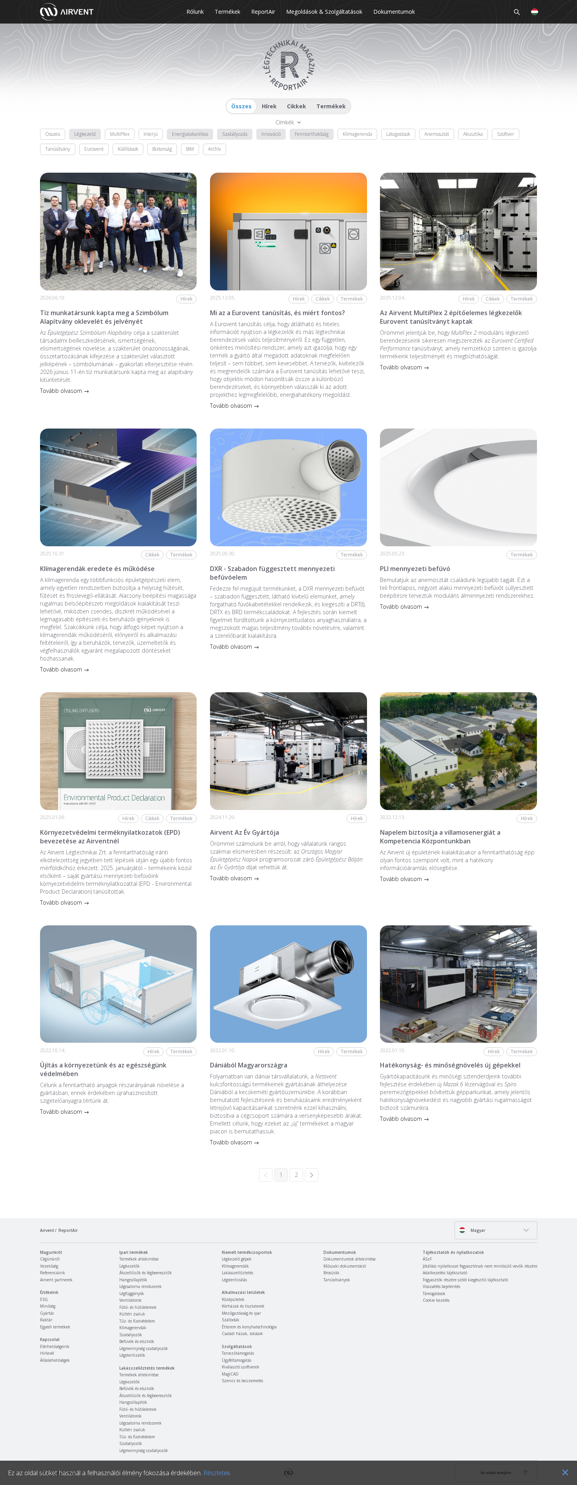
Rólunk (195, 11)
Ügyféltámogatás (236, 1360)
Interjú (151, 134)
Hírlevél (47, 1353)
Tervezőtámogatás (238, 1353)
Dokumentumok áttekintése (349, 1259)
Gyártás (47, 1313)
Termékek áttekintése (139, 1259)
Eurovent (94, 149)
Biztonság (162, 149)
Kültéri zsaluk (132, 1314)
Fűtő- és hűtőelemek (138, 1307)
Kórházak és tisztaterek (243, 1306)
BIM (190, 149)
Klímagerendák (132, 1327)
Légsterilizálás (234, 1279)
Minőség (47, 1306)
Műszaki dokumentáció (344, 1266)
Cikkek (296, 106)
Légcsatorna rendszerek (140, 1286)
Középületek (233, 1299)
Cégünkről (50, 1259)
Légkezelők (129, 1266)
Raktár (46, 1320)
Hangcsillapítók (133, 1279)
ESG (44, 1299)
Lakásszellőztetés (237, 1272)
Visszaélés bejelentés (441, 1286)
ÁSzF (427, 1259)
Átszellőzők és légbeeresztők (145, 1272)
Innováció (271, 134)
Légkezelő (85, 134)
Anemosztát (436, 134)
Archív (214, 149)
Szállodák (230, 1320)
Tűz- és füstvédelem (137, 1321)
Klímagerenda (357, 134)
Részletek (216, 1473)
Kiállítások (128, 149)
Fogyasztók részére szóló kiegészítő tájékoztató (465, 1279)
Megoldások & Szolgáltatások (324, 11)
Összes (241, 106)
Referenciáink (52, 1272)
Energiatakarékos (190, 134)
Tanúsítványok (336, 1279)
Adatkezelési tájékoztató (445, 1272)
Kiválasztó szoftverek (240, 1367)
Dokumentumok (394, 11)
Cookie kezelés (436, 1300)
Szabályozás (234, 134)
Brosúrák (331, 1272)
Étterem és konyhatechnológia (249, 1327)
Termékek (227, 11)
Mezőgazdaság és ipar (241, 1313)
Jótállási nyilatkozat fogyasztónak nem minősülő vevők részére (480, 1266)
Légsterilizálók (132, 1355)
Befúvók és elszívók (136, 1341)
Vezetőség (49, 1266)
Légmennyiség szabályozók (143, 1348)
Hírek (269, 106)
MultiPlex (120, 134)
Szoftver (505, 134)
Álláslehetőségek (55, 1360)
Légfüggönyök (131, 1293)
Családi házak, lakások (242, 1333)
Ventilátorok (130, 1300)
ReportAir (263, 11)
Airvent (47, 1230)
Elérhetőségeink (54, 1346)
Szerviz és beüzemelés (242, 1380)
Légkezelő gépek (237, 1259)
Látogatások (398, 134)
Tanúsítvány (57, 149)
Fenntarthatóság (312, 134)
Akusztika (473, 134)
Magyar (477, 1230)
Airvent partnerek (56, 1279)
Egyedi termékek (55, 1327)
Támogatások (434, 1293)
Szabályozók (130, 1334)
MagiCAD (230, 1374)
